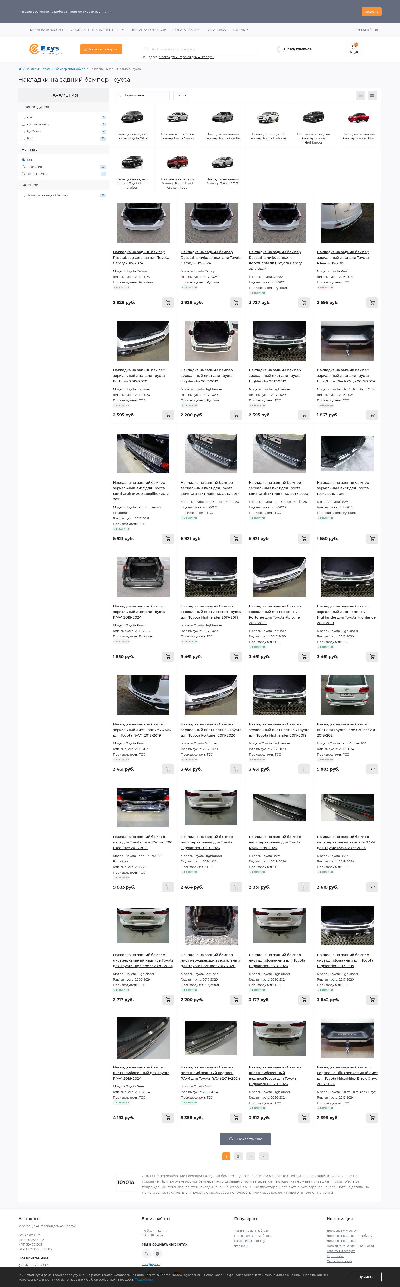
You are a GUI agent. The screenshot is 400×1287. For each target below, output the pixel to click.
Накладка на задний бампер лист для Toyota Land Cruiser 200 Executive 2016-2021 (142, 842)
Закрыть (371, 11)
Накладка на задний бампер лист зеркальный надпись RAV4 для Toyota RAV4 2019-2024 (346, 842)
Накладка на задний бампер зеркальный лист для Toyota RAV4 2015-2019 (343, 257)
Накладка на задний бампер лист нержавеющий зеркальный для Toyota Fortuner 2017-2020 (210, 960)
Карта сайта (335, 1256)
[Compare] (170, 217)
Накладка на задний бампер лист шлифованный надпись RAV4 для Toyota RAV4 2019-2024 (210, 1073)
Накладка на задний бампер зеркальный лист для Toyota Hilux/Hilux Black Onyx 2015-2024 (346, 375)
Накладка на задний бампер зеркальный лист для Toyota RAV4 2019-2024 (139, 611)
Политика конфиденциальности (350, 1246)
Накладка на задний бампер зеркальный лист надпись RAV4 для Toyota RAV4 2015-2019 (142, 729)
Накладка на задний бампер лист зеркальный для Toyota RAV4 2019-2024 (275, 842)
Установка (217, 29)
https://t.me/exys (157, 1253)
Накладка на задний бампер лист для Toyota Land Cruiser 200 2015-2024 (346, 729)
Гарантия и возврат (341, 1251)
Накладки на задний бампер (65, 195)
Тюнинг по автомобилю (251, 1230)
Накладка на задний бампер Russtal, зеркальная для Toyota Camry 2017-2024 (141, 257)
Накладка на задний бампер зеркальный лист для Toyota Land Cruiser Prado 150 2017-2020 (278, 488)
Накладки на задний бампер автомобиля (55, 69)
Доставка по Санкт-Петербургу (97, 29)
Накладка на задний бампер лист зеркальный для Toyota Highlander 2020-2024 (207, 842)
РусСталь (65, 131)
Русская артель (65, 124)
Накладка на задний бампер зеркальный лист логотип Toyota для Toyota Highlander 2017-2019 (211, 611)
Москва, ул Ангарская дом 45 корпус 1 (186, 57)
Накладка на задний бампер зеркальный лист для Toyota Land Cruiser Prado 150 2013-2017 (210, 488)
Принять (365, 1277)
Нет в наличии (65, 173)
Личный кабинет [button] (366, 29)
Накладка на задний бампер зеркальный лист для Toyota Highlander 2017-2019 (207, 375)
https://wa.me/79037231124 (146, 1253)
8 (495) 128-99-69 (297, 49)
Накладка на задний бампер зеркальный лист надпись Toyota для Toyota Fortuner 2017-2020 (211, 729)
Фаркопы (241, 1246)
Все (29, 160)
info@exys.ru (151, 1264)
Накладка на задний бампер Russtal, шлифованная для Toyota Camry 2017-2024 (211, 257)
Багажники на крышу (249, 1241)
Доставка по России (148, 29)
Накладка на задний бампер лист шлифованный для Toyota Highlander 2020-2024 (277, 960)
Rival (65, 117)
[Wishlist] (170, 208)
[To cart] (168, 302)
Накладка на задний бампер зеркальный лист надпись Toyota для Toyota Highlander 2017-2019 (279, 729)
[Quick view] (170, 200)
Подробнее (144, 1279)
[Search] (147, 49)
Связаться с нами (339, 1261)
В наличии (65, 167)
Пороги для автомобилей (253, 1235)
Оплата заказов (187, 29)
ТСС (65, 138)
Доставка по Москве (46, 29)
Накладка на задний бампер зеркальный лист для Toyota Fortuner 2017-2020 (139, 375)
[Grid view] (372, 95)
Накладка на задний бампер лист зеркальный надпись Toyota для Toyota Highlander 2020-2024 (143, 960)
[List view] (360, 95)
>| (263, 1156)
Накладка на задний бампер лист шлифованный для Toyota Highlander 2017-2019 (345, 960)
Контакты (241, 29)
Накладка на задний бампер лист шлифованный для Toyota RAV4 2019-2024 (141, 1073)
